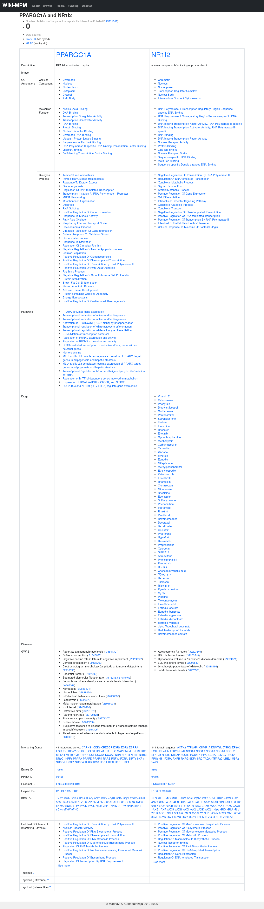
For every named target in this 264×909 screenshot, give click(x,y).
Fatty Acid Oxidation (75, 219)
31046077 (94, 655)
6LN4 (132, 802)
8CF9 (170, 813)
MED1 (132, 751)
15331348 (111, 21)
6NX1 (162, 806)
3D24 (82, 798)
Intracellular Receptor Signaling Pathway (182, 201)
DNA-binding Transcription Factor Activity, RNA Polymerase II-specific (200, 124)
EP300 (236, 747)
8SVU (177, 817)
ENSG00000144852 (163, 784)
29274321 (230, 659)
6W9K (83, 806)
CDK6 (96, 747)
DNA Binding (70, 112)
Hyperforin (164, 537)
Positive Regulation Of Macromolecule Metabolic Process (192, 831)
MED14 (60, 755)
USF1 (118, 762)
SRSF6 (79, 762)
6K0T (109, 802)
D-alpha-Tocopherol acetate (174, 630)
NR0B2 (166, 755)
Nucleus (67, 83)
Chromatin (69, 80)
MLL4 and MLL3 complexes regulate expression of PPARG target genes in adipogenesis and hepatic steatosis (102, 358)
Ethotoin (163, 456)
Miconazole (165, 489)
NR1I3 (142, 755)
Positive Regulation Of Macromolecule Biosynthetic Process (99, 842)
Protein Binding (72, 127)
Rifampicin (164, 482)
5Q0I (126, 798)
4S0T (169, 802)
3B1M (67, 798)
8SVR (154, 817)
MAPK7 (172, 751)
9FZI (223, 817)
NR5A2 (175, 755)
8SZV (192, 817)
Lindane (162, 422)
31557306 (92, 729)
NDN (118, 755)
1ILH (160, 798)
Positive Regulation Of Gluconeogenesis (87, 256)
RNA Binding (70, 124)
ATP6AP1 (192, 747)
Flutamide (164, 426)
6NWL (68, 806)
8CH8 (177, 813)
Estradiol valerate (168, 623)
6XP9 (190, 806)
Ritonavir (163, 430)
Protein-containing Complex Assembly (85, 294)
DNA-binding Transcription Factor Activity (182, 138)
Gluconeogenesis (73, 186)
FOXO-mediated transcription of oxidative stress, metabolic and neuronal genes (100, 347)
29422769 (95, 663)
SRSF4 (60, 762)
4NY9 (154, 802)
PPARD (87, 758)
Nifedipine (164, 493)
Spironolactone (167, 418)
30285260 (88, 722)
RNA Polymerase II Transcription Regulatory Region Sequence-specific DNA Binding (195, 110)
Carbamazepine (167, 444)
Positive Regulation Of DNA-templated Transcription (94, 260)
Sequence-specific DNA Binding (82, 142)
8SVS (162, 817)
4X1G (184, 802)
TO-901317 (164, 574)
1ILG (154, 798)
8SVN (214, 813)
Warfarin (163, 452)
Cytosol (67, 94)
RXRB (176, 758)
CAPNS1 (87, 747)
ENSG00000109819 (68, 784)
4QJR (111, 798)
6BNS (222, 802)
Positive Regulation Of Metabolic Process (183, 835)
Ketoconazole (166, 474)
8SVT (170, 817)
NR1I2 (160, 54)
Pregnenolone (166, 545)
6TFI (183, 806)
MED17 (70, 755)
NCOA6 (109, 755)
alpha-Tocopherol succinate (174, 626)
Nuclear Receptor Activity (173, 142)
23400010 (68, 737)
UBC (102, 762)
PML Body (69, 98)
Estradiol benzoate (169, 611)
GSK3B (81, 751)
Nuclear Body (166, 94)
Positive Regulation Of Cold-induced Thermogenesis (94, 301)
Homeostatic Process (75, 238)
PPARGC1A (73, 54)
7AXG (170, 809)
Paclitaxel (164, 515)
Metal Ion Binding (168, 161)
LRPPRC (110, 751)
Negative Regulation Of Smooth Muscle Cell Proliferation (96, 275)
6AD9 (74, 802)
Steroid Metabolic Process (174, 190)
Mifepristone (165, 463)
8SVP (230, 813)
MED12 (141, 751)
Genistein (163, 530)
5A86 (207, 802)
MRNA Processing (74, 197)
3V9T (96, 798)
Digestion (68, 205)
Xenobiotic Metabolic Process (176, 182)
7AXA (213, 806)
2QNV (197, 798)
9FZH (216, 817)
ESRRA (133, 747)
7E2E (98, 806)
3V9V (104, 798)
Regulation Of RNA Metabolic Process (85, 846)
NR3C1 (60, 758)
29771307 (104, 718)
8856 (154, 769)
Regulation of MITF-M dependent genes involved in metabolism (100, 378)
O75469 (166, 791)
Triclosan (163, 582)
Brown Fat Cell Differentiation (80, 282)
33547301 (112, 651)
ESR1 (116, 747)
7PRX (130, 806)
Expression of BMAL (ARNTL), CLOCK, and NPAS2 (94, 382)
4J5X (235, 798)
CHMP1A (204, 747)
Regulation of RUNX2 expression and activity (90, 337)
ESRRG (61, 751)
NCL (91, 755)
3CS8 (74, 798)
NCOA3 (210, 751)
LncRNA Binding (72, 150)
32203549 (195, 651)
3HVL (212, 798)
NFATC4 (156, 755)
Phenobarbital (166, 504)
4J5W (227, 798)
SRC (200, 758)
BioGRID (31, 39)
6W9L (91, 806)
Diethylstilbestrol (168, 407)
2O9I (190, 798)
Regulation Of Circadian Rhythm (82, 245)
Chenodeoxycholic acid (172, 571)
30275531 (193, 670)
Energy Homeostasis (75, 297)
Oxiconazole (165, 400)
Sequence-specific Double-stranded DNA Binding (187, 164)
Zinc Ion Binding (167, 150)
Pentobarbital (166, 415)
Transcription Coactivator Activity (82, 120)
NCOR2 (230, 751)
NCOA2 (200, 751)
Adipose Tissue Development (80, 290)
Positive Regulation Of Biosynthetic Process (89, 857)
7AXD (236, 806)
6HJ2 (237, 802)
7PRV (114, 806)
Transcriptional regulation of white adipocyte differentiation (97, 326)
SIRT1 (132, 758)
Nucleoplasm (70, 87)
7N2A (215, 809)
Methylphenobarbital (170, 467)
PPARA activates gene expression (83, 312)
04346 (155, 777)
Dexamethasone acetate (172, 634)
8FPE (207, 813)
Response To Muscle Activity (80, 216)
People (60, 6)
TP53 (96, 762)
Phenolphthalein (167, 559)
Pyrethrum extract (168, 589)
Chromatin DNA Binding (77, 135)
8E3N (184, 813)
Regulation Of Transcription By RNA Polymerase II (93, 861)
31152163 (112, 677)
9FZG (208, 817)
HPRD (29, 43)
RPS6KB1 (157, 758)
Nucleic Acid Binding (75, 109)
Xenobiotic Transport (170, 208)
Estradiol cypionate (169, 615)
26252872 (136, 659)
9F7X (74, 809)
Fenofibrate (164, 478)
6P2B (169, 806)
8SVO (222, 813)
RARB (106, 758)
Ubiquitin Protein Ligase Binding (82, 138)
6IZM (96, 802)
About (36, 6)
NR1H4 (125, 755)
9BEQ (200, 817)
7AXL (208, 809)
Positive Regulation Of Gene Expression (87, 212)
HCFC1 (90, 751)
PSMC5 (221, 755)
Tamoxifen (164, 448)
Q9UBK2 (72, 791)
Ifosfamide (164, 508)
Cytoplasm (69, 91)
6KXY (124, 802)
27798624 (92, 714)
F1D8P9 (156, 791)
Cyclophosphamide (169, 437)
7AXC (228, 806)
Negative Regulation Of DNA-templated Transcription (189, 212)
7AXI (186, 809)
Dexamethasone (167, 519)
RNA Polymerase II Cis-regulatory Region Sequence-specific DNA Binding (197, 118)
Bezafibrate (165, 526)
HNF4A (100, 751)
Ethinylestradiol (167, 470)
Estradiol (163, 459)
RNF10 (115, 758)
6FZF (81, 802)
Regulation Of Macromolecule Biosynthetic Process (189, 839)
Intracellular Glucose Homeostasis (83, 179)
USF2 (126, 762)
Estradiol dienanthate (170, 619)
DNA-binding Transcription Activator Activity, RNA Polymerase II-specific (197, 129)
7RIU (230, 809)
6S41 (177, 806)
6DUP (229, 802)
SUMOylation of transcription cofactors (86, 334)
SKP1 (140, 758)
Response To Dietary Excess (80, 182)
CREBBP (106, 747)
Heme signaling (72, 352)
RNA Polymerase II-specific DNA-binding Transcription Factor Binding (104, 146)
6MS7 (139, 802)
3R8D (220, 798)
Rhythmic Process (74, 271)
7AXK (200, 809)
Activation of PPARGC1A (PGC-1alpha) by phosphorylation (98, 323)
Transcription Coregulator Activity (82, 116)
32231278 (89, 711)
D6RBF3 (61, 791)
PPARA (77, 758)
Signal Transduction (170, 186)
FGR (154, 751)
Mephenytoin (165, 441)
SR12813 (163, 552)
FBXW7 (71, 751)
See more (64, 865)
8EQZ (192, 813)
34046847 (68, 685)
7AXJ (193, 809)
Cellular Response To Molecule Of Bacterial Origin (188, 227)
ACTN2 (181, 747)
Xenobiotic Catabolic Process (175, 205)
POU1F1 (195, 755)
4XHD (199, 802)
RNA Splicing (71, 208)
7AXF (162, 809)
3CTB (205, 798)
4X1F (176, 802)
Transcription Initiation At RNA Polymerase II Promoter (95, 193)
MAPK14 (122, 751)
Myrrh (161, 593)
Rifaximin (163, 511)
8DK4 (59, 809)
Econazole (164, 496)
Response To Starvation (77, 242)
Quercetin (164, 548)
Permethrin (164, 563)
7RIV (236, 809)
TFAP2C (217, 758)
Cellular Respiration (74, 253)
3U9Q (89, 798)
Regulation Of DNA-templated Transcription (88, 190)
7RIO (223, 809)
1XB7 (59, 798)
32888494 (84, 689)
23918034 (109, 703)
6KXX (116, 802)
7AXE (154, 809)
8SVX (185, 817)
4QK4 (119, 798)
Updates (87, 6)
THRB (88, 762)
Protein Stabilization (75, 279)
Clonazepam (165, 485)
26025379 (84, 700)
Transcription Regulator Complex (177, 91)
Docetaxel (164, 522)
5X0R (214, 802)
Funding (73, 6)
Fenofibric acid (167, 604)
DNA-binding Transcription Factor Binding (87, 153)
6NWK (60, 806)
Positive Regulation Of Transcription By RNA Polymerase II (98, 264)
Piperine (163, 597)
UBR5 (235, 758)
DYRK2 (227, 747)
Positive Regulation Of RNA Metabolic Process (91, 839)
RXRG (185, 758)
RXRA (124, 758)
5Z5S (59, 802)
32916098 (68, 670)
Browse (47, 6)
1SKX (182, 798)
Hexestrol (163, 578)
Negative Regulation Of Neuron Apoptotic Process (93, 249)
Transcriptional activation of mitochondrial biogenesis (94, 315)
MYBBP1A (81, 755)
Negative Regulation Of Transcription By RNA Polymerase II (194, 175)
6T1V (76, 806)
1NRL (175, 798)
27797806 (90, 674)
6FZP (88, 802)
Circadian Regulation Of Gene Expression (87, 231)
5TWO (134, 798)
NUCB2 (184, 755)
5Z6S (66, 802)
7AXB (220, 806)
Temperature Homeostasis (78, 175)
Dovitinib (163, 567)
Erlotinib (163, 433)
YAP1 (154, 762)
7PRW (122, 806)
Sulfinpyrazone (167, 500)
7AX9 (205, 806)
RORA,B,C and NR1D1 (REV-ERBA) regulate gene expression (100, 386)
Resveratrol (165, 541)
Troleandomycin (167, 600)
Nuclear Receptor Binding (78, 131)
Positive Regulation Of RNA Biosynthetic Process (92, 831)
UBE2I (110, 762)
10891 (59, 769)
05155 (59, 777)
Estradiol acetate (168, 608)
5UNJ (141, 798)
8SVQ (237, 813)
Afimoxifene (165, 556)
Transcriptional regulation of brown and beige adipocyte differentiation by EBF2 (104, 373)
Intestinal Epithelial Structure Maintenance (183, 223)
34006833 (113, 696)
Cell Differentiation (169, 197)
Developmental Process (77, 227)
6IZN (102, 802)
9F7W (67, 809)
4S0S (162, 802)
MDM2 (181, 751)
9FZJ (229, 817)
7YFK (154, 813)
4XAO (192, 802)
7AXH (178, 809)
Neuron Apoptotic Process (78, 286)
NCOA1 (99, 755)
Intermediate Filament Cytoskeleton (179, 98)
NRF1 (68, 758)
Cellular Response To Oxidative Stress (86, 234)
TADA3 (207, 758)
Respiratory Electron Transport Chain (85, 223)
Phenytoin (164, 404)
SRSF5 (70, 762)
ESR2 (124, 747)
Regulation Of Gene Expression (177, 854)
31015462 (124, 677)
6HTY (154, 806)
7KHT (106, 806)
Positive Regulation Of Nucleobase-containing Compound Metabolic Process (103, 852)
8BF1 (137, 806)
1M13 (167, 798)
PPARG (97, 758)
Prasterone (164, 534)
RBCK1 (231, 755)
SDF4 (192, 758)
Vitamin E (164, 396)
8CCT (162, 813)
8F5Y (200, 813)
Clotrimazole (165, 411)
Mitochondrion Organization (79, 201)
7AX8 (198, 806)
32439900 (84, 707)
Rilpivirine (164, 585)
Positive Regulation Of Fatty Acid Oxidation (89, 268)
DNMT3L (216, 747)
